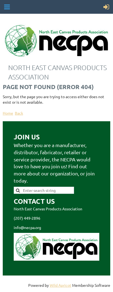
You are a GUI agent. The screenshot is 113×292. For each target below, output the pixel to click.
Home (8, 113)
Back (19, 113)
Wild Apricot (60, 285)
